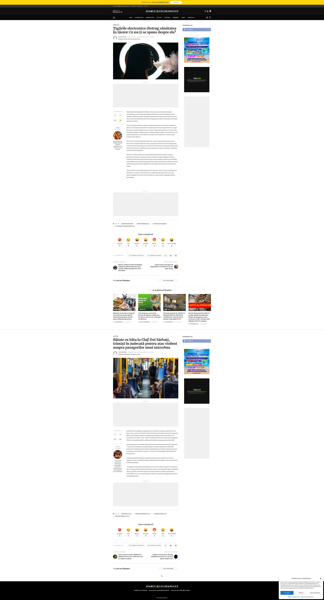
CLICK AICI (176, 2)
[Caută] (210, 17)
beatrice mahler (127, 223)
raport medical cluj (122, 516)
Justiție (115, 336)
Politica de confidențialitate (307, 596)
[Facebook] (205, 11)
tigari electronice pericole (125, 226)
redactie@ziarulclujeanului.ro (122, 6)
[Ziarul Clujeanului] (162, 11)
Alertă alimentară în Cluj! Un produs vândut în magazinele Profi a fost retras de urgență (117, 145)
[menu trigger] (115, 17)
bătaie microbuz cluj (143, 513)
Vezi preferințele (315, 593)
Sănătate (116, 24)
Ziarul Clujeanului (145, 322)
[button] (320, 578)
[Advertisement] (145, 95)
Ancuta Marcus (122, 36)
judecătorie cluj (160, 513)
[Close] (322, 2)
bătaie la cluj (126, 513)
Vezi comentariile (168, 280)
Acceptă (287, 593)
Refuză (301, 593)
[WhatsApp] (120, 115)
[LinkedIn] (115, 120)
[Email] (120, 120)
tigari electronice (160, 223)
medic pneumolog (143, 223)
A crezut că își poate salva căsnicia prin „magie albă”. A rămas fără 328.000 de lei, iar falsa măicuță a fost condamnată (117, 466)
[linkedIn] (171, 255)
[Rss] (207, 11)
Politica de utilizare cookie (294, 596)
